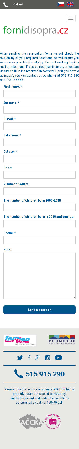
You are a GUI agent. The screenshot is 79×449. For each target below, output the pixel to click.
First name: (12, 86)
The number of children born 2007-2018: (32, 200)
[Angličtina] (71, 3)
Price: (7, 168)
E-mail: (9, 119)
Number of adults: (16, 184)
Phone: (9, 233)
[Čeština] (61, 3)
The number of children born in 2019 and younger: (39, 216)
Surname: (11, 102)
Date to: (10, 151)
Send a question (39, 310)
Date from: (12, 135)
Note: (7, 249)
